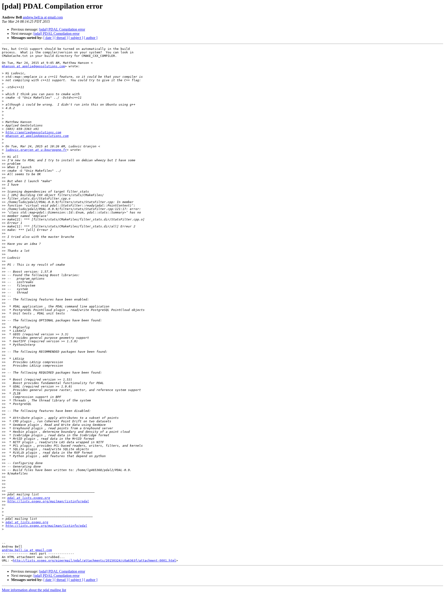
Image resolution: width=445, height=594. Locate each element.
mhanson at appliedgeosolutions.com (33, 66)
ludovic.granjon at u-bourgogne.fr (36, 150)
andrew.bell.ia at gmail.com (43, 17)
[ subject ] (76, 38)
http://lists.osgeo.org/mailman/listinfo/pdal (48, 501)
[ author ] (90, 38)
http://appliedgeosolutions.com (33, 132)
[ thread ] (61, 38)
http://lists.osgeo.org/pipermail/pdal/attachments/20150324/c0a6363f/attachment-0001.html (94, 560)
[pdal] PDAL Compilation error (62, 29)
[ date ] (48, 38)
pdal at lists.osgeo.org (28, 498)
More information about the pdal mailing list (34, 590)
